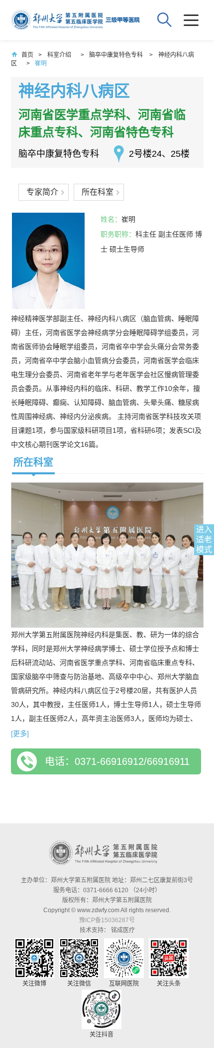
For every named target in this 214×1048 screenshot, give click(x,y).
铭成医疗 (123, 930)
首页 (27, 54)
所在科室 (97, 192)
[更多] (20, 733)
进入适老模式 (204, 539)
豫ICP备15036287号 (107, 920)
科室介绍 (59, 54)
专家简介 (42, 192)
